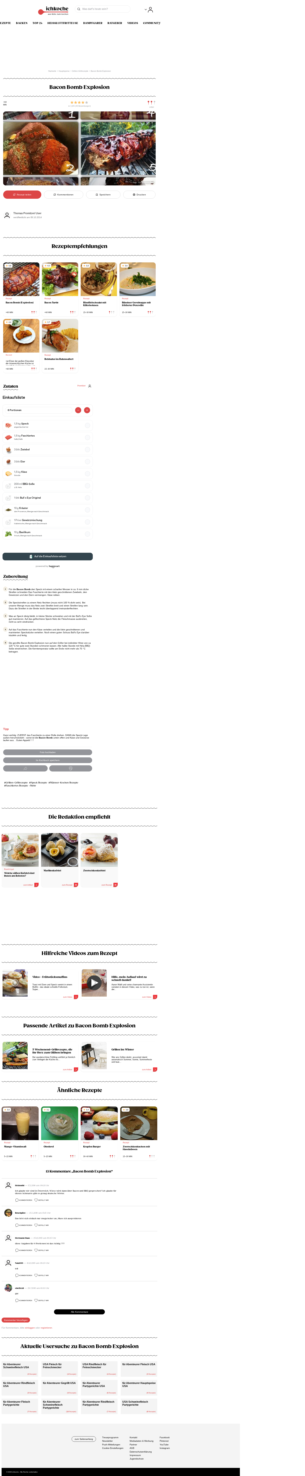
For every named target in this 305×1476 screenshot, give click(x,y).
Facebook (165, 1437)
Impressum (135, 1455)
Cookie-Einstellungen (112, 1448)
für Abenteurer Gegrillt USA (59, 1383)
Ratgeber (115, 23)
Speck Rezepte (39, 782)
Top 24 (37, 23)
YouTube (164, 1444)
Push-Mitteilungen (111, 1444)
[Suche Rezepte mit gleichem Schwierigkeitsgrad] (151, 103)
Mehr (33, 785)
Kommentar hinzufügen (16, 1320)
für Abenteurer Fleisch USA (138, 1364)
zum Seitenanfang (84, 1439)
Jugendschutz (137, 1459)
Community (152, 23)
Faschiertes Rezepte (17, 785)
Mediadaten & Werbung (141, 1441)
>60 (5, 102)
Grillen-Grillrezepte (17, 782)
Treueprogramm (110, 1437)
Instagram (165, 1448)
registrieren (46, 1327)
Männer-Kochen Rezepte (64, 782)
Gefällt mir (43, 1200)
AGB (132, 1448)
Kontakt (133, 1437)
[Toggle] (148, 10)
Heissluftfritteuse (62, 23)
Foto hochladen (48, 752)
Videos (132, 23)
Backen (21, 23)
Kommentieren (25, 1200)
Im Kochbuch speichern (48, 760)
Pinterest (164, 1441)
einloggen (30, 1327)
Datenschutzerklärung (141, 1451)
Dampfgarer (92, 23)
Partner (133, 1444)
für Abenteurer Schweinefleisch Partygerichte (53, 1404)
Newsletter (107, 1441)
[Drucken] (70, 768)
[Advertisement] (79, 917)
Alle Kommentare (79, 1312)
